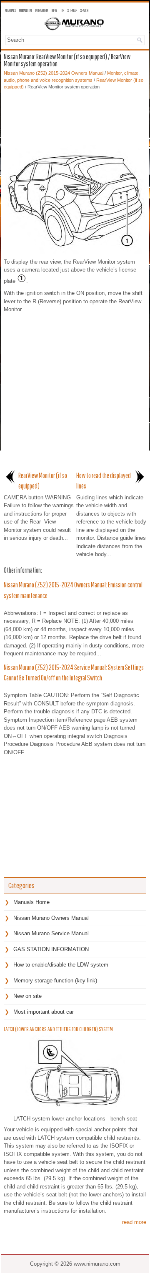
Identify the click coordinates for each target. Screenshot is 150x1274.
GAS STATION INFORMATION (51, 949)
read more (134, 1222)
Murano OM (25, 10)
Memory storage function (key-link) (55, 980)
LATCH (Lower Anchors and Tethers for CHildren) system (58, 1029)
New (54, 10)
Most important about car (43, 1012)
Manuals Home (31, 902)
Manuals (10, 10)
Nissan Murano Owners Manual (51, 918)
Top (62, 10)
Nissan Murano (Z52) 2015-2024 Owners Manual (53, 73)
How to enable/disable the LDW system (60, 965)
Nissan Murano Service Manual (51, 933)
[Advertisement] (75, 116)
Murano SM (41, 10)
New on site (27, 996)
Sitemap (72, 10)
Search (84, 10)
